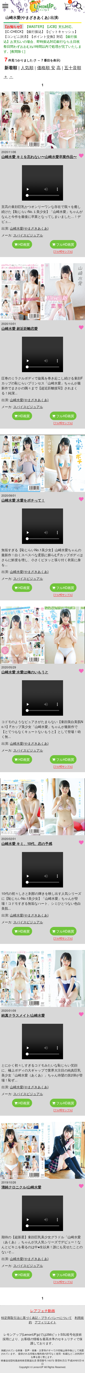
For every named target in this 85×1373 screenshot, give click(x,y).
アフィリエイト (45, 1322)
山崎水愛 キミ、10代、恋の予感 (26, 843)
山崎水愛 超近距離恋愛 (19, 328)
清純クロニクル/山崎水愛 (21, 1187)
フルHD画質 (64, 244)
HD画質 (23, 244)
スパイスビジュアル (28, 235)
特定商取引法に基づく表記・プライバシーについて (36, 1317)
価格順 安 (46, 67)
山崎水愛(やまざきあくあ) (29, 228)
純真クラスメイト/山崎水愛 (23, 1015)
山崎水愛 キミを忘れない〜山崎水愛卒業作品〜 (39, 156)
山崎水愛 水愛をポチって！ (23, 500)
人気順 (27, 67)
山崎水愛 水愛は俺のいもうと (24, 672)
